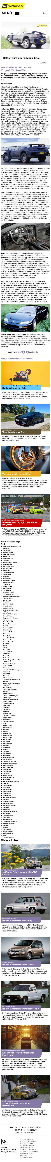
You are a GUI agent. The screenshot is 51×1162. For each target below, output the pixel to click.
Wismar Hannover (8, 634)
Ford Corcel (6, 584)
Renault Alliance (8, 616)
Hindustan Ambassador (10, 699)
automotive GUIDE (27, 1153)
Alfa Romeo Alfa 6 (8, 620)
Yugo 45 (5, 749)
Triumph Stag (7, 795)
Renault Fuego (7, 743)
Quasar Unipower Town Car (11, 679)
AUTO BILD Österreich (28, 1141)
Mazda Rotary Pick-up (10, 562)
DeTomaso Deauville (9, 663)
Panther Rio (33, 352)
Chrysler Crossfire (8, 721)
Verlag (13, 1127)
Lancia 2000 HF (7, 652)
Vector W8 (6, 729)
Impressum (32, 1130)
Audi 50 (5, 681)
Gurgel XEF (6, 570)
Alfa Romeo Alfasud (9, 805)
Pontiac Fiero (7, 739)
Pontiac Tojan (7, 590)
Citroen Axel (7, 791)
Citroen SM (6, 809)
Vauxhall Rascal (8, 552)
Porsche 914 (7, 769)
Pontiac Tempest (8, 594)
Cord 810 (6, 751)
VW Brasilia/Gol (8, 693)
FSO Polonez (7, 646)
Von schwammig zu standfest (16, 474)
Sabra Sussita (7, 630)
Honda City (6, 550)
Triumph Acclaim (8, 801)
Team (23, 1127)
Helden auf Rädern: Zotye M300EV (18, 965)
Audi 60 (5, 626)
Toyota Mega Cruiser (9, 624)
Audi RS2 (6, 807)
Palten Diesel (7, 793)
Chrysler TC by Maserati (10, 618)
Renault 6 (6, 560)
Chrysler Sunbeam (8, 823)
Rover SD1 (6, 745)
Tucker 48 (6, 658)
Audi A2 (5, 825)
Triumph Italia (7, 606)
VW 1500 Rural (7, 568)
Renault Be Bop (8, 815)
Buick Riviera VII (8, 622)
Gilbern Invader (7, 677)
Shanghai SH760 (8, 558)
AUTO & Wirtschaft (27, 1139)
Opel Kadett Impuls (9, 580)
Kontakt (18, 1130)
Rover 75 (5, 731)
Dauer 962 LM (7, 588)
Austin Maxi (6, 656)
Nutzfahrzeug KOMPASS (29, 1151)
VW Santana (6, 755)
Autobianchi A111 (8, 628)
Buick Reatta (7, 636)
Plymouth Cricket (8, 777)
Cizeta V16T (6, 650)
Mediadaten (35, 1127)
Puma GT (6, 685)
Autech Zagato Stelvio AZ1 (11, 683)
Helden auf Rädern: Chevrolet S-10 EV (20, 1009)
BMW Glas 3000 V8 (8, 554)
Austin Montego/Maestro (11, 781)
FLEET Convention (27, 1157)
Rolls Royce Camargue (10, 689)
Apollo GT (6, 691)
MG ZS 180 (6, 556)
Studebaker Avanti (8, 668)
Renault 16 (6, 787)
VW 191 (5, 648)
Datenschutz (30, 1132)
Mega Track (6, 705)
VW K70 (5, 827)
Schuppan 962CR (8, 592)
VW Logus (6, 612)
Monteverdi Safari (8, 582)
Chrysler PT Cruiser (9, 715)
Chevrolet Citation (8, 604)
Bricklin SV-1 (7, 771)
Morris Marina (7, 819)
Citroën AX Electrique (9, 614)
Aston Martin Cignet (9, 797)
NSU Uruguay (7, 574)
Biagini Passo (7, 717)
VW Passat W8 (7, 735)
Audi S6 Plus (7, 644)
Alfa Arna (6, 799)
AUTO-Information (27, 1143)
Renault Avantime (8, 837)
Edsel (4, 835)
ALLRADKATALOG (27, 1145)
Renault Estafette (8, 572)
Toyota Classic (7, 701)
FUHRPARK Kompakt (28, 1149)
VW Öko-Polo (7, 578)
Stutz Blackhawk (8, 767)
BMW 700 (6, 783)
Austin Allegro (7, 789)
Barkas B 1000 (7, 725)
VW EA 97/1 (6, 654)
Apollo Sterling (7, 687)
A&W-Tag (23, 1155)
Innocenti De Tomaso (9, 632)
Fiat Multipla (7, 829)
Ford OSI (6, 602)
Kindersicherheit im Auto (14, 388)
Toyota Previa (7, 640)
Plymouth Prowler (8, 757)
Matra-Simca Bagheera (10, 763)
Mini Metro (6, 747)
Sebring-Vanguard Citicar (11, 610)
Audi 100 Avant (7, 598)
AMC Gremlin (7, 753)
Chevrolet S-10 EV (8, 566)
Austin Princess (8, 803)
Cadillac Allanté (8, 833)
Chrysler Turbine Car (9, 761)
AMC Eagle (6, 741)
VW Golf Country (8, 831)
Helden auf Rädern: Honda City (17, 921)
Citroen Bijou (7, 697)
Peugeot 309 (7, 713)
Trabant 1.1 (6, 673)
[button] (10, 13)
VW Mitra (6, 576)
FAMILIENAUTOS (26, 1147)
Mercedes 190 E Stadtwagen (12, 670)
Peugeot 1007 (7, 733)
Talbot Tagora (7, 785)
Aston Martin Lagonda (10, 811)
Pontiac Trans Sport (9, 642)
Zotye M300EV (7, 564)
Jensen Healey (7, 775)
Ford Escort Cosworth (10, 821)
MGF (4, 723)
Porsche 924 (7, 719)
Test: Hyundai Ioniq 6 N (13, 432)
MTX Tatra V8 (7, 661)
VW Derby (6, 711)
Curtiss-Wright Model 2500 (11, 660)
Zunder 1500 (7, 600)
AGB (17, 1132)
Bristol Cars (6, 773)
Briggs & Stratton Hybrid (10, 695)
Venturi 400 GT (7, 666)
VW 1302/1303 (7, 727)
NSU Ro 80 (6, 817)
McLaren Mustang (8, 608)
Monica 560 (6, 779)
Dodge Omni (7, 671)
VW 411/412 (6, 813)
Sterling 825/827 (8, 765)
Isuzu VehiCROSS (8, 638)
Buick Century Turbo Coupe (11, 596)
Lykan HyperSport (15, 352)
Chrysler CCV (7, 709)
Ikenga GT (6, 675)
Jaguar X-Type (7, 586)
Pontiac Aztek (7, 759)
